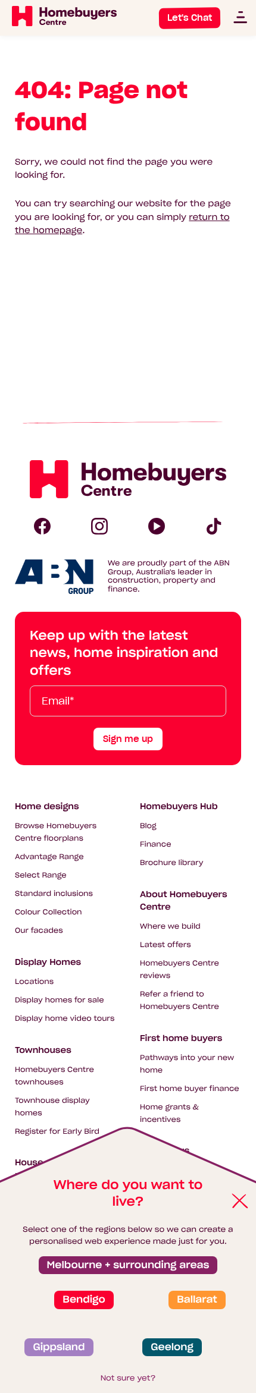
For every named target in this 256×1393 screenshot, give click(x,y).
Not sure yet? (128, 1378)
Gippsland (59, 1347)
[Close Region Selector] (239, 1201)
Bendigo (84, 1300)
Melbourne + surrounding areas (128, 1265)
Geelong (172, 1347)
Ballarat (197, 1300)
